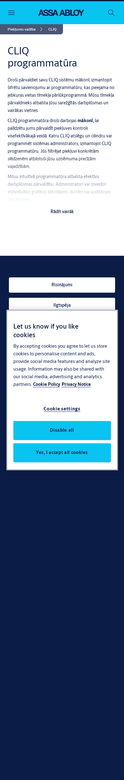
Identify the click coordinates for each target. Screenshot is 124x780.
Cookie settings (62, 409)
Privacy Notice (76, 384)
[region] (62, 390)
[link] (26, 29)
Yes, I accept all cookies (62, 453)
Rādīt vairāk (62, 211)
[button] (52, 29)
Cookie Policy (46, 384)
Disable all (62, 430)
